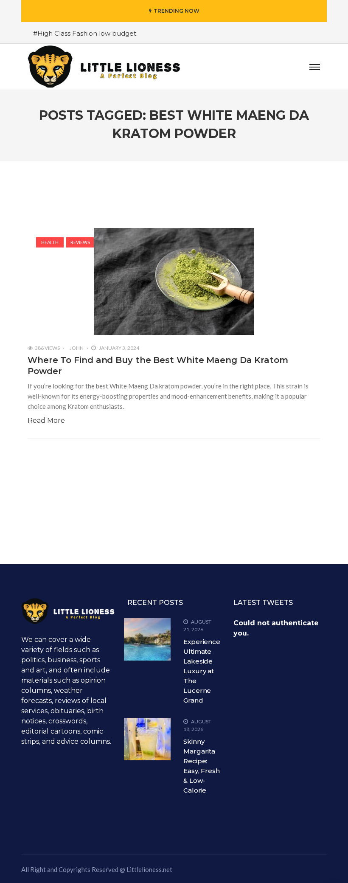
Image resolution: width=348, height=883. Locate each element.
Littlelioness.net (149, 869)
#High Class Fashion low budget (84, 33)
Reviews (80, 242)
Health (50, 242)
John (77, 348)
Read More (46, 420)
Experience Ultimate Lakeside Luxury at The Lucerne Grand (201, 671)
